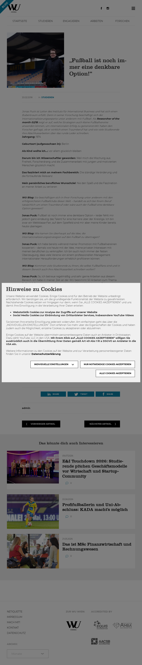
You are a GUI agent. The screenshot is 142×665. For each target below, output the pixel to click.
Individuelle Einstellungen (51, 364)
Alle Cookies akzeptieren (115, 373)
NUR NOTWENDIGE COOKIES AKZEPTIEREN (107, 364)
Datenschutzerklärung (46, 354)
